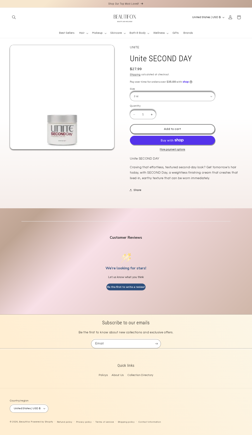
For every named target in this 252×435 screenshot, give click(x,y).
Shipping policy (126, 422)
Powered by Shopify (42, 422)
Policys (103, 375)
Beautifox (24, 422)
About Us (118, 375)
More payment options (172, 149)
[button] (14, 17)
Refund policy (65, 422)
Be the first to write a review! (126, 287)
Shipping (135, 74)
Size (132, 88)
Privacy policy (84, 422)
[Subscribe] (156, 343)
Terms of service (104, 422)
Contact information (149, 422)
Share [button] (137, 190)
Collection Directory (140, 375)
